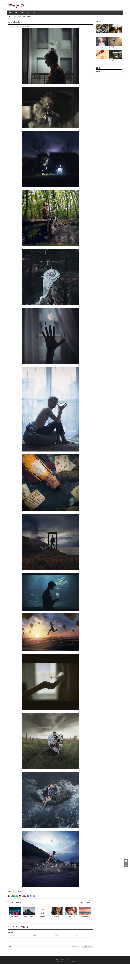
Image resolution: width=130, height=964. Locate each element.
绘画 (28, 12)
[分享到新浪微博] (9, 896)
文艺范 (14, 891)
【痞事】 (98, 71)
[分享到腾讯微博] (17, 896)
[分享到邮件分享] (23, 896)
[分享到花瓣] (25, 896)
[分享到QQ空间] (14, 896)
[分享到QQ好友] (20, 896)
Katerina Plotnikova (16, 902)
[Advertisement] (109, 102)
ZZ (10, 26)
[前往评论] (126, 865)
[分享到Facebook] (28, 896)
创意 (16, 12)
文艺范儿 (20, 891)
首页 (15, 16)
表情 (10, 946)
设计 (22, 12)
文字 (34, 12)
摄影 (10, 12)
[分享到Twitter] (31, 896)
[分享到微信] (12, 896)
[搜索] (120, 13)
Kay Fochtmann (85, 902)
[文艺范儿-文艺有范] (17, 2)
